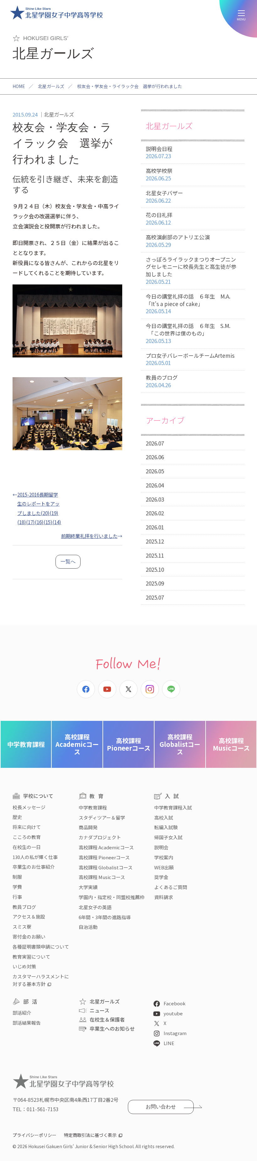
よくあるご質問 (170, 887)
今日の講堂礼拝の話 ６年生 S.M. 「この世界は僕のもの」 (188, 333)
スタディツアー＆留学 (102, 817)
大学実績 (88, 887)
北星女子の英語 (95, 907)
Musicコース (231, 744)
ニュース (99, 1010)
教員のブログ (162, 381)
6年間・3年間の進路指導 (105, 917)
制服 (17, 876)
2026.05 (155, 471)
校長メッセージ (29, 807)
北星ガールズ (51, 86)
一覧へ (68, 562)
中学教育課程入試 (173, 807)
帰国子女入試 (168, 837)
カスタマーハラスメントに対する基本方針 (41, 980)
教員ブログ (24, 906)
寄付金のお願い (29, 936)
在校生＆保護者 (107, 1019)
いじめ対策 (24, 966)
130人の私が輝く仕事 (35, 857)
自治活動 (88, 927)
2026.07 (155, 443)
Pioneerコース (128, 744)
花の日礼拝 (159, 218)
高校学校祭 (159, 174)
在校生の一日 (27, 847)
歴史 (17, 817)
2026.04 (155, 485)
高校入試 (163, 817)
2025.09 (155, 583)
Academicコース (77, 744)
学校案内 (163, 857)
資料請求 (163, 897)
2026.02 (155, 513)
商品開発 (88, 827)
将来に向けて (27, 827)
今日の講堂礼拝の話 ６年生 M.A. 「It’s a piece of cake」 (188, 303)
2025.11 (155, 555)
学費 (17, 886)
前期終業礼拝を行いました (89, 535)
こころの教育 (27, 837)
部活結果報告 (27, 1022)
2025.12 (155, 541)
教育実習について (31, 956)
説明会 (161, 847)
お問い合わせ (161, 1107)
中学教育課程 (26, 744)
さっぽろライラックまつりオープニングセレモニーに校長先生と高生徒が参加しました (191, 270)
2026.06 (155, 457)
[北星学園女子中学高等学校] (56, 12)
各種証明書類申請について (41, 946)
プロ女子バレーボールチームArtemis (190, 359)
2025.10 (155, 569)
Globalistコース (180, 744)
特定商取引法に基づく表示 (90, 1135)
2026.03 (155, 499)
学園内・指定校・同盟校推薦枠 (111, 897)
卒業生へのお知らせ (112, 1028)
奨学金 (161, 877)
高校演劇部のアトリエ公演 (178, 240)
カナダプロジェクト (100, 837)
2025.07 (155, 597)
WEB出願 (164, 867)
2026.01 (155, 527)
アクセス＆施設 (29, 916)
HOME (19, 86)
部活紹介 (22, 1012)
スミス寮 (22, 926)
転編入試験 (166, 827)
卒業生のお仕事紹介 (34, 866)
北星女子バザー (164, 196)
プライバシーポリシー (34, 1135)
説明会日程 (159, 152)
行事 (17, 896)
